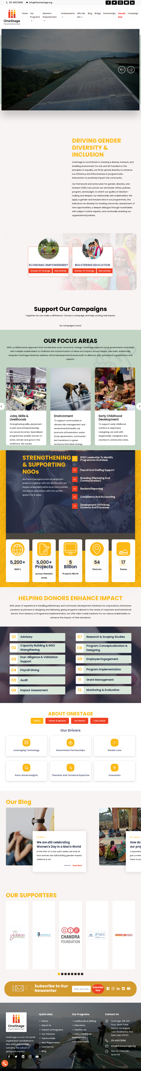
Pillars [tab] (37, 720)
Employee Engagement (102, 659)
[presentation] (121, 69)
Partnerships (109, 13)
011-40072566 (16, 2)
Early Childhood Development (110, 417)
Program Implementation (103, 669)
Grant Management (100, 680)
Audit (24, 680)
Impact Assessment (34, 690)
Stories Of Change (40, 270)
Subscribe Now (98, 989)
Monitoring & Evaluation (102, 690)
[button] (59, 974)
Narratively (61, 270)
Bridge (98, 13)
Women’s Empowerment (50, 15)
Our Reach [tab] (79, 720)
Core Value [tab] (99, 720)
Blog (90, 13)
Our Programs (35, 15)
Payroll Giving (29, 670)
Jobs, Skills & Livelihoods (19, 417)
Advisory (26, 637)
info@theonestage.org (40, 2)
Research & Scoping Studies (105, 637)
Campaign (133, 13)
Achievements (68, 13)
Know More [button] (15, 83)
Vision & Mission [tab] (57, 720)
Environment (63, 416)
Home (25, 13)
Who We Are (81, 15)
